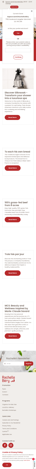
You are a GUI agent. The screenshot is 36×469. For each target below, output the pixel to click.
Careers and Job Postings (10, 420)
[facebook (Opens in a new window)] (4, 445)
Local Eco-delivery (8, 407)
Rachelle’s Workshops (9, 410)
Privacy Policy (6, 426)
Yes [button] (18, 33)
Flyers (4, 389)
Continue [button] (18, 57)
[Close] (32, 11)
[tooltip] (18, 35)
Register (29, 363)
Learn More (27, 460)
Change (8, 3)
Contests (5, 395)
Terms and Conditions (9, 429)
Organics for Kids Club (9, 404)
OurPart (5, 431)
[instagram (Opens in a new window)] (10, 445)
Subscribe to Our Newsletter (11, 423)
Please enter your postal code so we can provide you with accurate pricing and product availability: (18, 43)
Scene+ (4, 392)
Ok (7, 465)
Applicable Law (7, 434)
